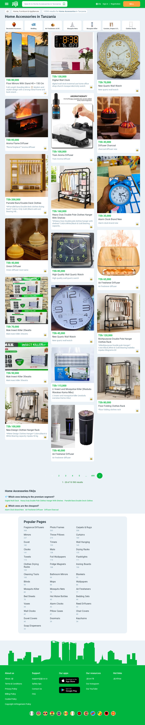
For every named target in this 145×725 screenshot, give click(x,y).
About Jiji (9, 679)
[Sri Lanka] (86, 713)
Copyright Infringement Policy (18, 704)
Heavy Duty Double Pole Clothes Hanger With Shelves (41, 501)
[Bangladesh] (79, 713)
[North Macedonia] (113, 713)
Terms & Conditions (13, 684)
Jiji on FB (90, 679)
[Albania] (106, 713)
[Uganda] (45, 713)
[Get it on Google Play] (69, 690)
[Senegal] (65, 713)
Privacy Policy (11, 689)
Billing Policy (10, 694)
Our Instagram (92, 684)
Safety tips (36, 684)
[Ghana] (52, 713)
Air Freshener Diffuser (34, 510)
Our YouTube (91, 689)
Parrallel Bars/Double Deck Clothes (79, 501)
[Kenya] (38, 713)
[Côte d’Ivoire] (72, 713)
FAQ (34, 694)
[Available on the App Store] (69, 680)
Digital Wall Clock (12, 501)
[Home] (15, 4)
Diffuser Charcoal (51, 510)
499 (93, 476)
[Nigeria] (31, 713)
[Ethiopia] (59, 713)
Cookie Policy (11, 699)
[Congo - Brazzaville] (99, 713)
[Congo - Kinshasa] (93, 713)
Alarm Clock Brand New (14, 510)
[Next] (100, 476)
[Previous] (45, 476)
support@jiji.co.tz (39, 679)
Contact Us (37, 689)
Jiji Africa (117, 679)
